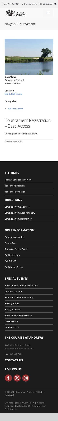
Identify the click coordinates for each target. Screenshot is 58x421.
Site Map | (10, 402)
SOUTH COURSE (15, 108)
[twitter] (17, 378)
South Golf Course (13, 93)
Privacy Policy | (29, 402)
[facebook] (8, 378)
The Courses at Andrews (24, 337)
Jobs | (18, 402)
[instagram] (25, 378)
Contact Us (14, 360)
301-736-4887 (16, 353)
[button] (55, 3)
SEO (31, 405)
